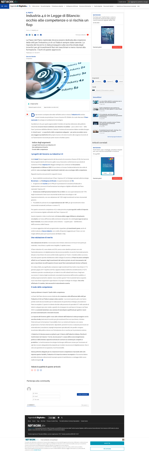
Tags (38, 421)
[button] (4, 6)
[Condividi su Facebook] (26, 35)
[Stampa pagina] (41, 35)
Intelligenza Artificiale (72, 6)
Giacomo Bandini (31, 56)
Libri (138, 6)
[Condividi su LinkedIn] (29, 35)
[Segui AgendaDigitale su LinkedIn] (58, 417)
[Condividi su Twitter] (32, 35)
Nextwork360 (31, 428)
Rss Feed (43, 421)
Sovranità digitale (45, 6)
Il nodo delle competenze (40, 149)
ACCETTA (107, 443)
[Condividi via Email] (35, 35)
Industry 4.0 (35, 30)
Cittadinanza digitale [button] (57, 6)
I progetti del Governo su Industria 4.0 (44, 145)
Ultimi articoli (35, 6)
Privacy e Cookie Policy (52, 421)
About (29, 421)
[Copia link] (38, 35)
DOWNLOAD (117, 47)
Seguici (51, 417)
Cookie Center (84, 421)
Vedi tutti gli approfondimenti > (114, 136)
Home (28, 30)
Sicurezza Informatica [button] (85, 6)
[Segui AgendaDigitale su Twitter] (62, 417)
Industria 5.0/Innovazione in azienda (126, 6)
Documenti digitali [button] (108, 6)
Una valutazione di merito (40, 147)
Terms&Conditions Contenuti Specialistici (69, 421)
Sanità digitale (98, 6)
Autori (33, 421)
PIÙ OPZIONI (107, 449)
